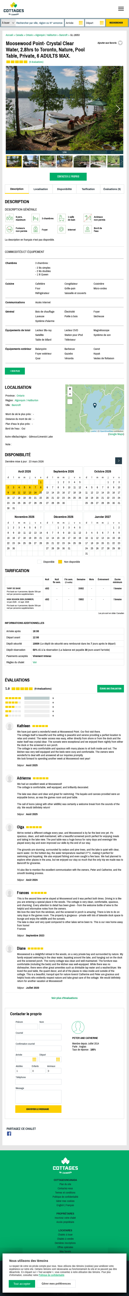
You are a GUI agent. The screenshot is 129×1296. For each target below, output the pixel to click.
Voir (35, 662)
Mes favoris (65, 1251)
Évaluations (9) (112, 189)
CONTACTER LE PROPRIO (68, 176)
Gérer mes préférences (56, 1283)
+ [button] (70, 389)
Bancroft (16, 405)
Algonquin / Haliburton (26, 400)
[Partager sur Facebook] (9, 1134)
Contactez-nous (65, 1188)
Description (17, 189)
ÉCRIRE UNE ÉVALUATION (110, 689)
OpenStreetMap (106, 431)
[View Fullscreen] (69, 401)
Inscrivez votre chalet (65, 1217)
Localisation (41, 189)
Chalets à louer (65, 1234)
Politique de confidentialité (65, 1196)
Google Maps (116, 434)
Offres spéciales (65, 1247)
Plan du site (65, 1184)
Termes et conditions (65, 1192)
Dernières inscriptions (65, 1242)
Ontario (21, 395)
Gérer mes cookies (65, 1200)
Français (70, 1205)
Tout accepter (21, 1283)
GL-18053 (75, 34)
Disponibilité (64, 189)
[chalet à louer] (14, 14)
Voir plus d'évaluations (64, 998)
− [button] (70, 394)
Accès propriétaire (65, 1221)
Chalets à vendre (65, 1238)
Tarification (88, 189)
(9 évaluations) (36, 61)
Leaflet (93, 431)
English (60, 1205)
